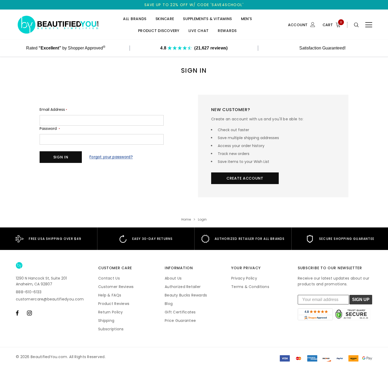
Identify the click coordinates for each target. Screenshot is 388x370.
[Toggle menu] (368, 24)
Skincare (164, 19)
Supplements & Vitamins (207, 19)
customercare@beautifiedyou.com (50, 299)
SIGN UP (361, 299)
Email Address (53, 109)
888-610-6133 (28, 292)
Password (50, 128)
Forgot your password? (111, 156)
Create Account (244, 178)
